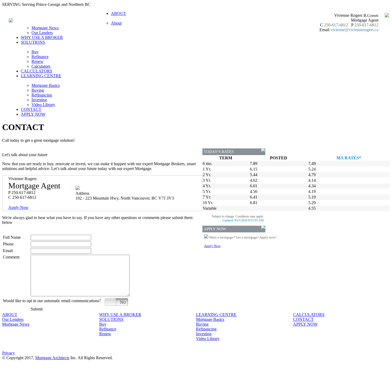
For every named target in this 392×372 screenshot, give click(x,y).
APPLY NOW (33, 114)
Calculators (40, 66)
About (116, 23)
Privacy (8, 353)
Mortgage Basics (45, 85)
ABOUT (9, 314)
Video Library (43, 104)
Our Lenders (42, 32)
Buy (35, 52)
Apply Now (18, 207)
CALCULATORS (36, 71)
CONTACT (31, 109)
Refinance (40, 56)
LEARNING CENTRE (216, 314)
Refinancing (41, 95)
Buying (37, 90)
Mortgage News (45, 28)
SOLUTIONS (111, 319)
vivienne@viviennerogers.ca (354, 29)
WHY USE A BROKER (42, 37)
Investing (39, 100)
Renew (37, 61)
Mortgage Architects (52, 357)
